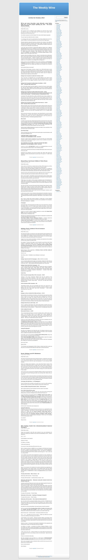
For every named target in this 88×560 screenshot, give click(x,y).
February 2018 (59, 122)
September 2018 (59, 115)
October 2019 (59, 103)
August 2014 (59, 162)
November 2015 (59, 148)
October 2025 (59, 34)
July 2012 (58, 186)
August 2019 (59, 105)
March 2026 (58, 29)
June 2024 (58, 49)
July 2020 (58, 94)
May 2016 (58, 142)
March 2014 (58, 167)
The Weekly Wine (44, 7)
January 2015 (59, 157)
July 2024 (58, 48)
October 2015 (59, 149)
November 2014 (59, 159)
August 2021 (59, 82)
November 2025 (59, 33)
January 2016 (59, 146)
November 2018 (59, 113)
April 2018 (58, 120)
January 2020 (59, 100)
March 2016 (58, 144)
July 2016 (58, 140)
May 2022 (58, 73)
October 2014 (59, 160)
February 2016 (59, 145)
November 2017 (59, 125)
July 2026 (58, 25)
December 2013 (59, 170)
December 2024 (59, 43)
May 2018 (58, 119)
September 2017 (59, 127)
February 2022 (59, 76)
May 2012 (58, 188)
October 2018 (59, 114)
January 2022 (59, 77)
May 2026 (58, 27)
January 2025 (59, 42)
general (34, 157)
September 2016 (59, 138)
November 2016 (59, 136)
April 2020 (58, 97)
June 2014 (58, 164)
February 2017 (59, 133)
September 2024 (59, 46)
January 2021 (59, 88)
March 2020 (58, 98)
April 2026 (58, 28)
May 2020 (58, 96)
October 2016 (59, 137)
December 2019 (59, 101)
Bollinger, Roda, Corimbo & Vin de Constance (33, 228)
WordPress (50, 556)
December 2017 (59, 124)
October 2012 (59, 183)
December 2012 (59, 181)
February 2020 (59, 99)
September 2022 (59, 69)
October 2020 (59, 91)
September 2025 (59, 35)
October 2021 (59, 80)
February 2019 (59, 110)
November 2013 (59, 171)
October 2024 (59, 45)
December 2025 (59, 32)
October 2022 (59, 68)
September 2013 (59, 173)
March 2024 (58, 52)
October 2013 (59, 172)
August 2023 (59, 59)
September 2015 (59, 150)
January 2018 (59, 123)
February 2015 (59, 156)
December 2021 (59, 78)
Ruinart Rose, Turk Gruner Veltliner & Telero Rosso (34, 161)
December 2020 (59, 89)
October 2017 (59, 126)
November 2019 (59, 102)
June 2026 (58, 26)
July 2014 (58, 163)
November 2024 (59, 44)
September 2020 (59, 92)
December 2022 (59, 66)
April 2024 (58, 51)
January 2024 (59, 54)
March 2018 (58, 121)
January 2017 (59, 134)
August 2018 (59, 116)
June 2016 (58, 141)
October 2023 (59, 57)
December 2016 (59, 135)
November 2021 (59, 79)
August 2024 (59, 47)
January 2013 (59, 180)
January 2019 (59, 111)
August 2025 (59, 36)
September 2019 (59, 104)
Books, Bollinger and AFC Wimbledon (31, 353)
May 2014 (58, 165)
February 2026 (59, 30)
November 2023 (59, 56)
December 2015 (59, 147)
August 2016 (59, 139)
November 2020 (59, 90)
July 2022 (58, 71)
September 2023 (59, 58)
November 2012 (59, 182)
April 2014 (58, 166)
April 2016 (58, 143)
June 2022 (58, 72)
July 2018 (58, 117)
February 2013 (59, 179)
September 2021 (59, 81)
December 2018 (59, 112)
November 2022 (59, 67)
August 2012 (59, 185)
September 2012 (59, 184)
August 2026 (59, 24)
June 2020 (58, 95)
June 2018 (58, 118)
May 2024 (58, 50)
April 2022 (58, 74)
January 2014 (59, 169)
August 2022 (59, 70)
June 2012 (58, 187)
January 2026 (59, 31)
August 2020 (59, 93)
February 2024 (59, 53)
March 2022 (58, 75)
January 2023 (59, 65)
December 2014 (59, 158)
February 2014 (59, 168)
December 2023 (59, 55)
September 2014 (59, 161)
